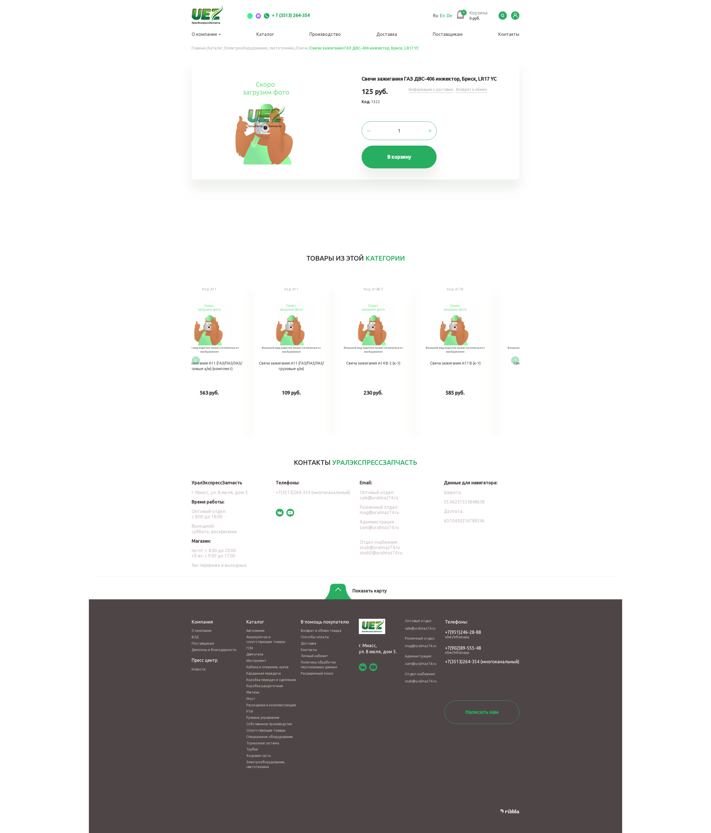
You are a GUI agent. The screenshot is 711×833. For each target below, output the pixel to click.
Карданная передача (263, 673)
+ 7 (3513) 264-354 (290, 15)
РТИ (249, 711)
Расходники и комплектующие (271, 705)
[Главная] (214, 15)
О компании (205, 34)
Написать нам (482, 712)
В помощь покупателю (325, 621)
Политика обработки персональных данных (319, 664)
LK (515, 15)
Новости (199, 669)
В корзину (399, 156)
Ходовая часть (258, 755)
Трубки (252, 749)
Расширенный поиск (317, 673)
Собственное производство (269, 724)
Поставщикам (448, 34)
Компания (202, 621)
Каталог (265, 34)
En (442, 15)
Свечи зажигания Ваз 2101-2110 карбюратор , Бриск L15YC (478, 359)
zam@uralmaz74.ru (379, 527)
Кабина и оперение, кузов (267, 667)
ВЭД (195, 637)
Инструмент (256, 660)
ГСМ (249, 648)
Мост (250, 698)
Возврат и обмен (471, 89)
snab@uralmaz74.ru (380, 547)
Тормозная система (262, 743)
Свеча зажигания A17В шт (233, 359)
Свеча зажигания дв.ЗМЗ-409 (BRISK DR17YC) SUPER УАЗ (396, 359)
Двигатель (254, 654)
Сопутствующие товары (266, 730)
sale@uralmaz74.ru (379, 497)
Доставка (386, 34)
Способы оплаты (315, 637)
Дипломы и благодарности (214, 650)
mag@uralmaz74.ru (379, 512)
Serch (503, 15)
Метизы (252, 692)
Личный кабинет (314, 656)
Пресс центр (204, 660)
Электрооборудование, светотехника (265, 764)
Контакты (508, 34)
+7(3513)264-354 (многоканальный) (313, 492)
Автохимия (255, 630)
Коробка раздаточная (264, 686)
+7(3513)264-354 (462, 661)
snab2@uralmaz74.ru (381, 552)
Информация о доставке (431, 89)
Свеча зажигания (315, 359)
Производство (325, 34)
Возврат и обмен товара (321, 630)
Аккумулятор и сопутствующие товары (265, 639)
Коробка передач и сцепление (271, 680)
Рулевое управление (262, 717)
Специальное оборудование (269, 737)
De (449, 15)
